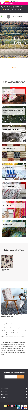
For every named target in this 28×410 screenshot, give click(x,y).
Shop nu (17, 46)
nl (1, 9)
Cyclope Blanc (5, 269)
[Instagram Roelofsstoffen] (15, 381)
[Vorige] (3, 43)
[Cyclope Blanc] (7, 261)
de (3, 9)
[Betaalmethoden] (5, 405)
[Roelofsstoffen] (16, 16)
